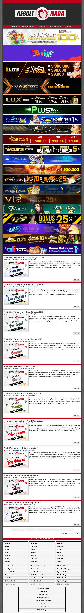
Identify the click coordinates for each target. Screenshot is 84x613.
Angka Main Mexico (30, 395)
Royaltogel (34, 543)
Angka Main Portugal (30, 314)
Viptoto (33, 549)
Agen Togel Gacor (10, 569)
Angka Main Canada (30, 341)
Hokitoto (59, 561)
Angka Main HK (29, 423)
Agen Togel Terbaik (43, 588)
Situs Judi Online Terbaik (38, 566)
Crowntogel (34, 561)
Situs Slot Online (9, 575)
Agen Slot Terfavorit (10, 584)
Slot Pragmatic (43, 594)
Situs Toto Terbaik (36, 581)
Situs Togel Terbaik (62, 566)
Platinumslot (34, 558)
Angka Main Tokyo (29, 477)
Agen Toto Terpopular (63, 581)
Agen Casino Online (43, 607)
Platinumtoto (34, 546)
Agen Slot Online (9, 566)
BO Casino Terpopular (43, 610)
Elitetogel (7, 561)
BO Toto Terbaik (61, 578)
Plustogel (60, 555)
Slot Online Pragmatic (43, 598)
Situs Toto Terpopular (63, 575)
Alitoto (59, 552)
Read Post (76, 279)
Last (69, 529)
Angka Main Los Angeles (31, 287)
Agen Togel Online (36, 584)
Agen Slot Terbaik (36, 572)
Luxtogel (59, 549)
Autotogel (7, 555)
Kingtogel (60, 558)
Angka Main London (30, 504)
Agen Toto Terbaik (62, 572)
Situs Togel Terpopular (37, 578)
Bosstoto (33, 552)
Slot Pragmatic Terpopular (43, 601)
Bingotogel (60, 546)
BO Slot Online (35, 569)
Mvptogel (7, 558)
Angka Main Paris (29, 368)
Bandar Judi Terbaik (10, 572)
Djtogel (7, 546)
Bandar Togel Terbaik (37, 575)
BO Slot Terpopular (10, 578)
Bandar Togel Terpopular (64, 569)
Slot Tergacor (43, 591)
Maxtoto (33, 555)
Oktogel (7, 552)
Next (61, 529)
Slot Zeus (43, 604)
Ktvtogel (7, 549)
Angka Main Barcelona (30, 259)
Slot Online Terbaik (10, 581)
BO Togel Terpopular (63, 584)
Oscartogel (60, 543)
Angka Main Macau (30, 450)
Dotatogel (7, 543)
